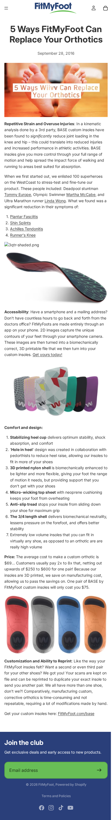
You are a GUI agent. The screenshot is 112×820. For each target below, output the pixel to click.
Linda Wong (55, 199)
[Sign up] (96, 770)
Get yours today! (72, 351)
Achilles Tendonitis (26, 227)
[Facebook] (40, 807)
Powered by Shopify (69, 785)
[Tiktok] (59, 807)
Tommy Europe (17, 193)
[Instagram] (49, 807)
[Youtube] (69, 807)
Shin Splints (20, 221)
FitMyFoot (44, 785)
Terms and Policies (54, 796)
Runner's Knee (23, 233)
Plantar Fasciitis (24, 215)
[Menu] (6, 8)
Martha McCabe (80, 193)
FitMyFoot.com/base (76, 713)
